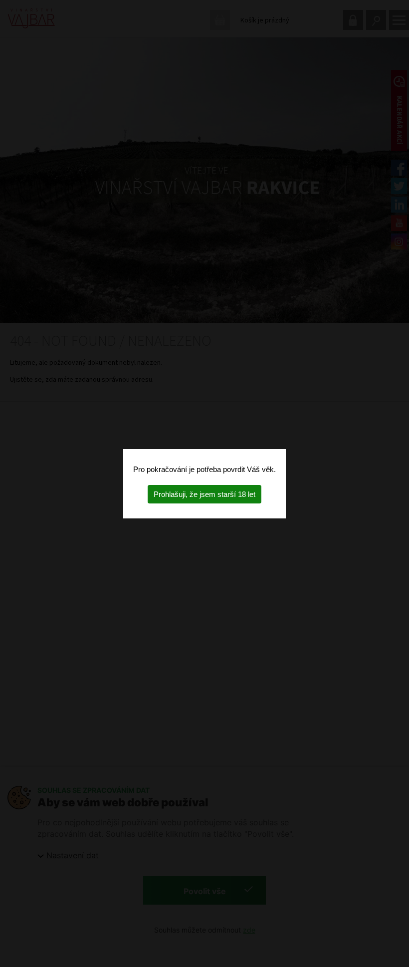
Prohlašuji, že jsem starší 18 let (204, 494)
